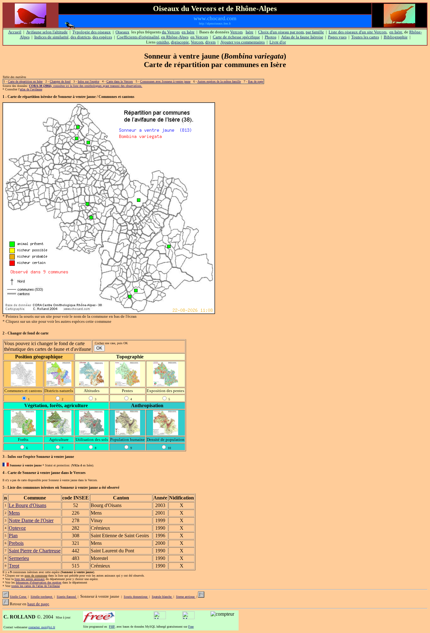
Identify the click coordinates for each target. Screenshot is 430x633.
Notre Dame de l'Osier (31, 520)
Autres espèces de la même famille (219, 81)
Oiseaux (122, 32)
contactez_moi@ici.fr (41, 627)
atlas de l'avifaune (31, 89)
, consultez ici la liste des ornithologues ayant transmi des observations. (85, 86)
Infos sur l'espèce (88, 81)
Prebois (16, 543)
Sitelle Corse (18, 596)
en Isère (188, 32)
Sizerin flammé (67, 596)
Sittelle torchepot (42, 596)
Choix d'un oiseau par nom (281, 32)
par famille (315, 32)
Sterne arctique (185, 596)
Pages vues (337, 37)
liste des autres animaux (29, 579)
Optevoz (17, 528)
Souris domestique (136, 596)
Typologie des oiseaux (91, 32)
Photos (270, 37)
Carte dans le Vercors (119, 81)
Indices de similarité (51, 37)
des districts (81, 37)
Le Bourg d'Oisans (27, 505)
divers (210, 42)
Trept (14, 565)
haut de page (38, 604)
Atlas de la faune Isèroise (302, 37)
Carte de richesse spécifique (236, 37)
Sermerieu (19, 558)
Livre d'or (277, 42)
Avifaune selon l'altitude (47, 32)
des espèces (102, 37)
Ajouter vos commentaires (242, 42)
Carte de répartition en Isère (25, 81)
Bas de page (255, 81)
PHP (112, 626)
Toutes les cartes (365, 37)
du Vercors (171, 32)
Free (191, 626)
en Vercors (199, 37)
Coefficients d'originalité (138, 37)
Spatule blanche (162, 596)
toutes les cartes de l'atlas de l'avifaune (35, 586)
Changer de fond (60, 81)
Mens (14, 513)
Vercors (236, 32)
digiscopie (180, 42)
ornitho (162, 42)
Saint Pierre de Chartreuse (34, 550)
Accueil (14, 32)
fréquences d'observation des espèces (38, 582)
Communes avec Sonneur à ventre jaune (165, 81)
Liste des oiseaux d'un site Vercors (358, 32)
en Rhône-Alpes (175, 37)
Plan (13, 535)
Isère (249, 32)
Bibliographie (396, 37)
